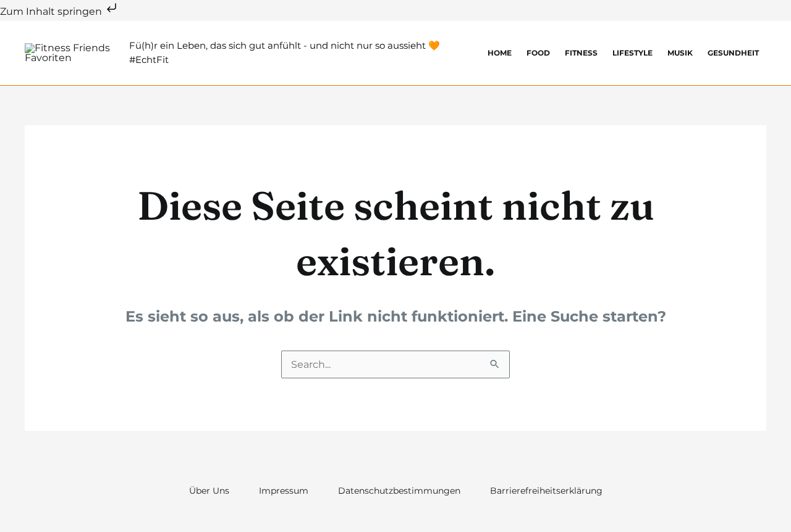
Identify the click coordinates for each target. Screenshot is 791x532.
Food (538, 52)
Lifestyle (632, 52)
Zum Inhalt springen (52, 11)
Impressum (283, 490)
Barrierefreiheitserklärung (546, 490)
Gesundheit (733, 52)
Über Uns (209, 490)
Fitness (581, 52)
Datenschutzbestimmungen (399, 490)
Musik (680, 52)
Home (500, 52)
